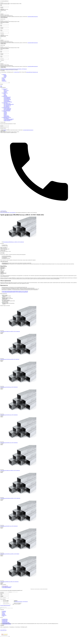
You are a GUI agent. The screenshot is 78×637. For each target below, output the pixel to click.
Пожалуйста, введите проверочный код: (6, 15)
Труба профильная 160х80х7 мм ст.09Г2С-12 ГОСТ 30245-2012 (10, 470)
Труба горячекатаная (7, 98)
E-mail (1, 30)
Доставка (3, 79)
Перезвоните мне (35, 72)
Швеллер (5, 95)
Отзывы (5, 75)
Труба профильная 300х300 (6, 587)
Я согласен (2, 625)
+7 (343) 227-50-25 (16, 72)
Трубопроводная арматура (6, 110)
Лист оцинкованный (7, 106)
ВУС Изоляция (6, 118)
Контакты (3, 80)
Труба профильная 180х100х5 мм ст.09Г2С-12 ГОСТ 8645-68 (9, 553)
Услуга (1, 23)
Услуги (3, 78)
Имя (1, 5)
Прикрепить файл (3, 10)
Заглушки (5, 112)
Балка (5, 93)
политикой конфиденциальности (33, 16)
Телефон (1, 7)
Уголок (5, 94)
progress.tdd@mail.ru (29, 72)
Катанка (5, 92)
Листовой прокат (4, 102)
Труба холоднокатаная (7, 99)
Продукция (4, 77)
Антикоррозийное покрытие (6, 117)
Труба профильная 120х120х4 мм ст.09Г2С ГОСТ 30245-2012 (9, 359)
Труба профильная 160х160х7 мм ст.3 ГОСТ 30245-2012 (9, 442)
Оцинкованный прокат (5, 107)
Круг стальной (6, 90)
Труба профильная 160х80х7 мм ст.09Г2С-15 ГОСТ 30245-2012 (10, 331)
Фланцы (5, 111)
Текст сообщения (3, 599)
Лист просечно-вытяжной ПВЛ (9, 104)
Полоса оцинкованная (7, 109)
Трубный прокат (4, 96)
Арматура (5, 91)
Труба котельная (6, 100)
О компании (4, 74)
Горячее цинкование (7, 120)
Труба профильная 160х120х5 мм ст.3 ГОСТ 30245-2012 (9, 414)
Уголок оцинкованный (7, 108)
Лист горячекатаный (7, 103)
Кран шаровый (6, 115)
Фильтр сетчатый (6, 116)
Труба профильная (7, 97)
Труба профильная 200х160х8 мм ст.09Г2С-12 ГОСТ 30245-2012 (10, 498)
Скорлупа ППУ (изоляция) (8, 119)
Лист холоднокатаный (7, 105)
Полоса (5, 89)
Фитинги (5, 113)
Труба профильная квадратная (6, 586)
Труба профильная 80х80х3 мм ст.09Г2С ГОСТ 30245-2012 (9, 581)
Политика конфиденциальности (5, 605)
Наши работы (4, 615)
